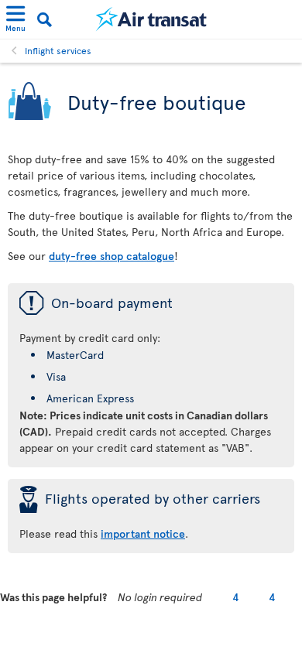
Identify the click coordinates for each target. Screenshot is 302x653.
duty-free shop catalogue (111, 255)
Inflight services (58, 50)
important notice (143, 533)
